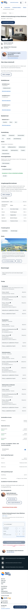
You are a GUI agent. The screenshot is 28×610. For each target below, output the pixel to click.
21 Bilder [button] (5, 39)
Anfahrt (18, 261)
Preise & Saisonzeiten (20, 536)
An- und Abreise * (8, 524)
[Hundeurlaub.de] (14, 598)
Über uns (3, 580)
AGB (2, 589)
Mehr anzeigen (6, 74)
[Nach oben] (25, 602)
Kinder (4, 531)
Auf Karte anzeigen (9, 261)
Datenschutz (4, 591)
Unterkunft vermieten (14, 2)
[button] (14, 33)
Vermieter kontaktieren (5, 608)
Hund (4, 533)
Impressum (4, 588)
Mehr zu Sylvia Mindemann (13, 57)
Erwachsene (6, 527)
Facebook (5, 602)
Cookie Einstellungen (6, 593)
